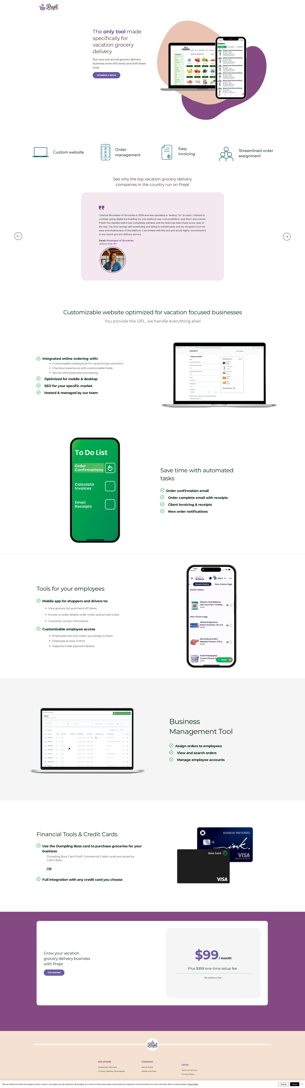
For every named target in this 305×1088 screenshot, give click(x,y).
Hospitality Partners (107, 1067)
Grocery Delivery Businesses (111, 1071)
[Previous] (18, 236)
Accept (294, 1084)
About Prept (147, 1067)
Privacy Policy (188, 1074)
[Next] (287, 236)
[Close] (302, 1084)
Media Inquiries (149, 1071)
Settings (284, 1084)
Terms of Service (189, 1070)
